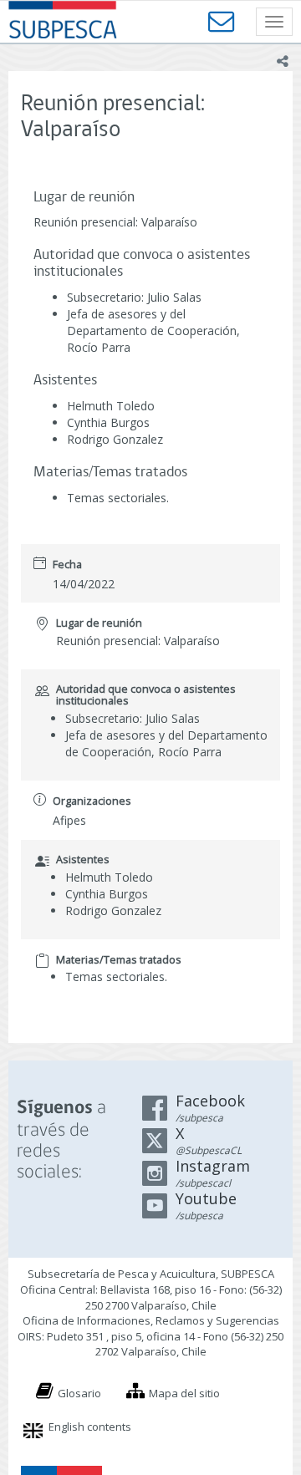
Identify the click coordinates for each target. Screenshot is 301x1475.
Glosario (79, 1393)
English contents (89, 1426)
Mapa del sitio (184, 1393)
